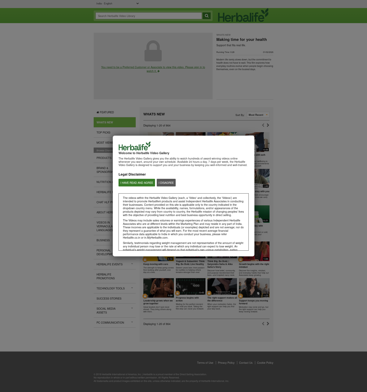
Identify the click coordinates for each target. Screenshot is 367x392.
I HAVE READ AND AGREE (136, 183)
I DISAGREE (166, 183)
